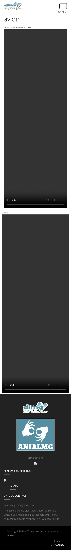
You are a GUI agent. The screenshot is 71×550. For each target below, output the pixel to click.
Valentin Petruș (50, 518)
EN (64, 12)
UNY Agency (57, 544)
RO (59, 12)
